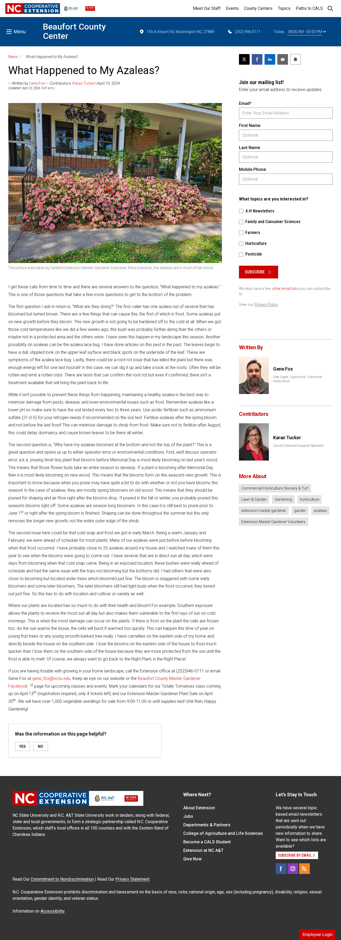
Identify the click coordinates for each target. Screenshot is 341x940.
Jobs (188, 816)
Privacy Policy (266, 304)
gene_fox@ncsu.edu (51, 678)
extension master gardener (263, 510)
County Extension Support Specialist (298, 446)
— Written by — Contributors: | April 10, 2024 (64, 83)
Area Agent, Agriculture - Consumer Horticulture (297, 379)
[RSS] (304, 868)
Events (232, 8)
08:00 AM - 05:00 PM (305, 32)
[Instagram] (292, 868)
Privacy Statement (132, 879)
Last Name (249, 147)
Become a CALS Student (207, 841)
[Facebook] (281, 868)
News (13, 57)
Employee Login (317, 934)
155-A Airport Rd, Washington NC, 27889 (180, 32)
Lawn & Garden (254, 499)
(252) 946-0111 (248, 32)
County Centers (258, 8)
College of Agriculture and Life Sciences (223, 833)
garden (300, 510)
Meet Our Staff (207, 8)
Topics (284, 8)
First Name (249, 125)
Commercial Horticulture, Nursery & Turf (274, 488)
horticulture (309, 499)
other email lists (285, 288)
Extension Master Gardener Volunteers (273, 522)
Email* (245, 103)
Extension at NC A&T (203, 850)
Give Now (192, 858)
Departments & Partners (206, 824)
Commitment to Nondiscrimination (62, 879)
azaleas (320, 510)
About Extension (199, 807)
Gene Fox (37, 83)
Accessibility (52, 911)
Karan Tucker (83, 83)
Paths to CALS (309, 8)
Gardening (283, 499)
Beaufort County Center (74, 31)
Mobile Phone (252, 169)
